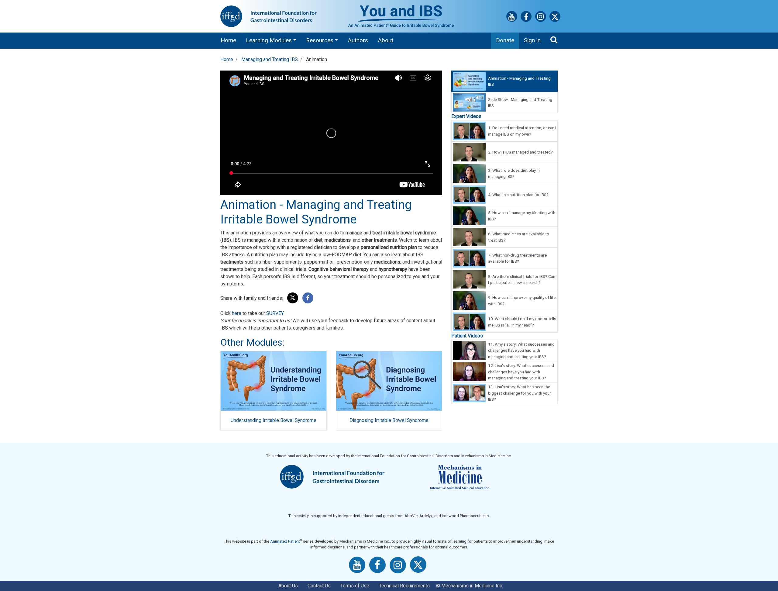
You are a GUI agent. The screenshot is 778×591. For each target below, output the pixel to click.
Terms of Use (354, 586)
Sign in (532, 40)
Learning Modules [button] (269, 40)
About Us (288, 586)
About (385, 40)
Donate (505, 40)
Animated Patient (285, 541)
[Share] (307, 298)
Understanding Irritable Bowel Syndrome (273, 420)
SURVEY (275, 313)
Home (228, 40)
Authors (358, 40)
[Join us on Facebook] (526, 18)
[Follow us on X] (554, 18)
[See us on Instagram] (540, 17)
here (236, 313)
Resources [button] (319, 40)
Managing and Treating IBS (269, 59)
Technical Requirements (404, 586)
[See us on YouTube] (511, 18)
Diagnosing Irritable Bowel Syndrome (389, 420)
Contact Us (319, 586)
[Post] (292, 298)
